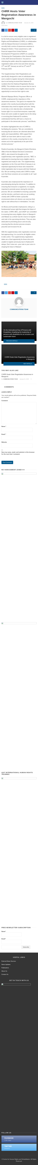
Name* (3, 931)
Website (4, 442)
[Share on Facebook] (2, 30)
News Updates (5, 964)
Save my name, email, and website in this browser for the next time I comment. (17, 453)
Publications (5, 968)
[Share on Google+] (9, 30)
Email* (3, 939)
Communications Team (14, 22)
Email (3, 434)
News (3, 7)
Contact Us (4, 974)
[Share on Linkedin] (16, 30)
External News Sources (8, 961)
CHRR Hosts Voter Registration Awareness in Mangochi (17, 375)
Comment (4, 400)
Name (3, 426)
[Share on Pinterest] (12, 30)
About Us (4, 971)
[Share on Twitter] (6, 30)
